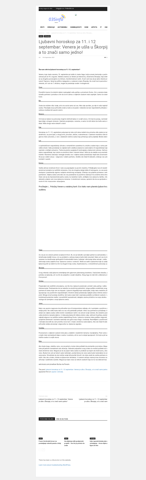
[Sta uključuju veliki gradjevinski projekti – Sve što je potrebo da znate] (76, 431)
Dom (86, 27)
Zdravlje (51, 27)
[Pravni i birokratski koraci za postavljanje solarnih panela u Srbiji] (50, 431)
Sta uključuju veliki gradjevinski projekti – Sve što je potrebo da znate (74, 443)
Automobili (62, 27)
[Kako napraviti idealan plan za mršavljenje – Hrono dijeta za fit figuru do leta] (101, 431)
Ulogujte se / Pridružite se (65, 8)
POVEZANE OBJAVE (47, 419)
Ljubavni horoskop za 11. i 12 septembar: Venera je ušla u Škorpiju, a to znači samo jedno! (76, 369)
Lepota (94, 27)
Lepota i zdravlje (57, 372)
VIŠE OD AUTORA (62, 419)
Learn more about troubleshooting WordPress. (55, 465)
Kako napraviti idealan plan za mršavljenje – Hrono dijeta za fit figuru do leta (100, 443)
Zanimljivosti (76, 27)
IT (101, 27)
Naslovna (41, 33)
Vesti (42, 27)
